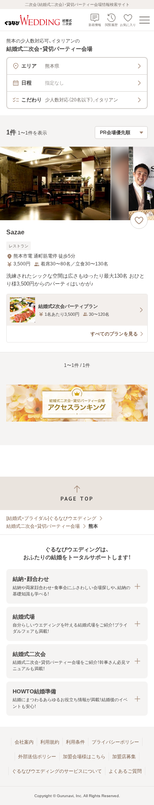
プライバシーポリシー (115, 742)
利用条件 (75, 742)
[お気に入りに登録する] (139, 220)
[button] (77, 586)
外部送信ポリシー (37, 756)
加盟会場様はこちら (84, 756)
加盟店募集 (124, 756)
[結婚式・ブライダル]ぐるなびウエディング (51, 518)
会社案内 (24, 742)
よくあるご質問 (125, 771)
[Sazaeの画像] (77, 183)
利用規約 (49, 742)
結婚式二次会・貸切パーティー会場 (43, 526)
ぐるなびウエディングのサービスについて (57, 771)
